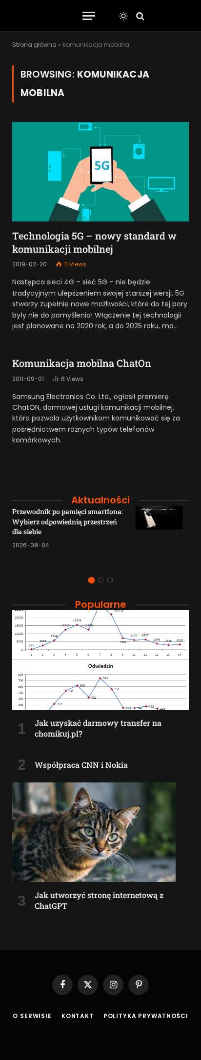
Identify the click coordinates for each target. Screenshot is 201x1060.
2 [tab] (100, 580)
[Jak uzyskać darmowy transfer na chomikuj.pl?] (100, 660)
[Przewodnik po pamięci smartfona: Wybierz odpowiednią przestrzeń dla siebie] (162, 533)
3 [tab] (110, 580)
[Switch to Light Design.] (123, 16)
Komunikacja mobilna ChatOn (81, 363)
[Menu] (88, 16)
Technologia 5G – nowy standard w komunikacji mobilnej (94, 242)
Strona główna (34, 44)
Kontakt (77, 1016)
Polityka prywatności (145, 1016)
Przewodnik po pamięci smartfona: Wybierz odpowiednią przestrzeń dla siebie (67, 521)
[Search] (139, 16)
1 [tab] (91, 580)
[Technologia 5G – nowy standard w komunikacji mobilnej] (100, 171)
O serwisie (32, 1016)
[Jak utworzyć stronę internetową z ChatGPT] (100, 832)
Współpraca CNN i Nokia (81, 765)
